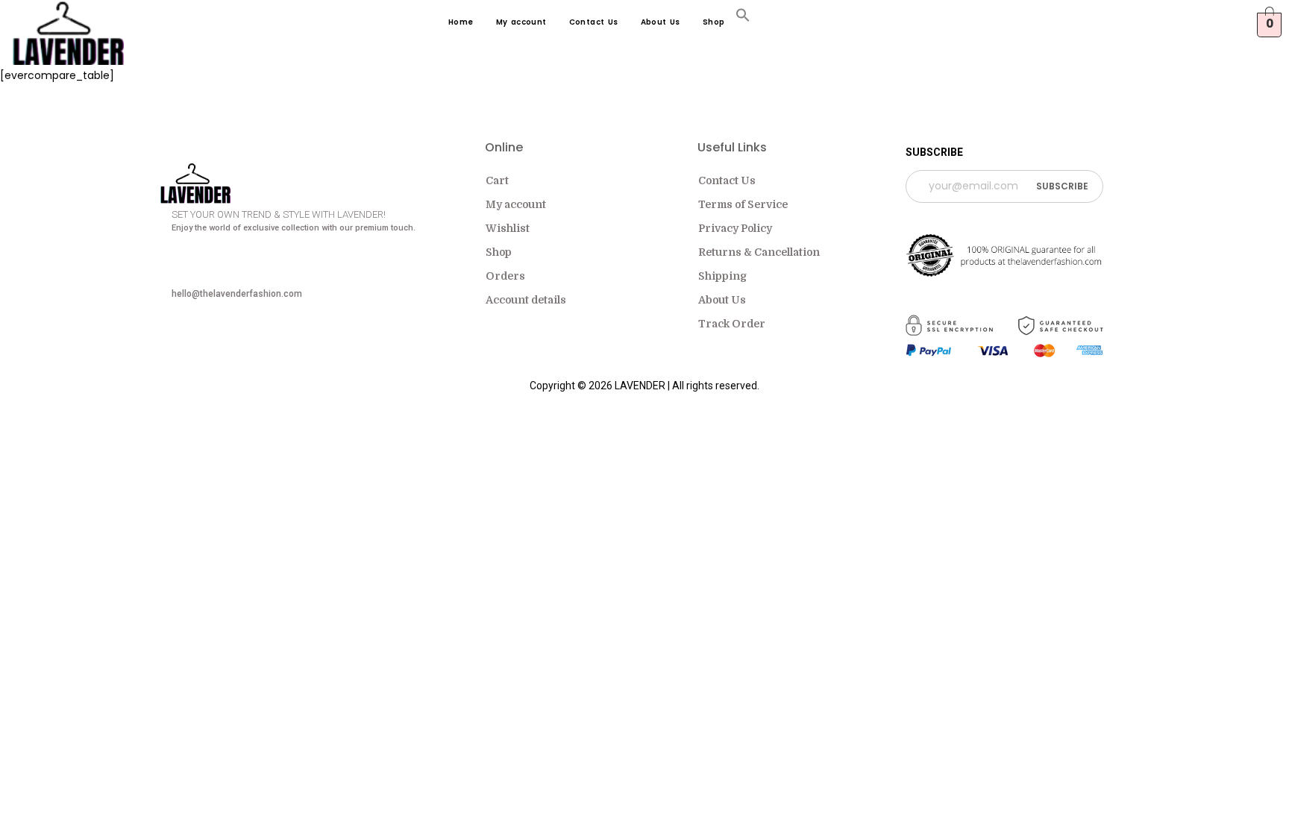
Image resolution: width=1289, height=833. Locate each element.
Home (461, 22)
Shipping (722, 276)
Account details (526, 300)
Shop (714, 22)
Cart (497, 180)
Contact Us (593, 22)
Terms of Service (743, 204)
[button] (743, 18)
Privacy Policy (735, 228)
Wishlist (508, 228)
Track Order (731, 324)
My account (521, 22)
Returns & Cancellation (759, 252)
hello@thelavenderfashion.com (237, 294)
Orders (505, 276)
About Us (660, 22)
